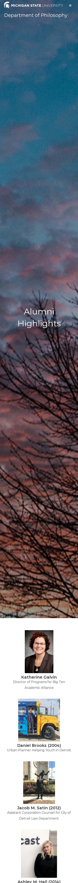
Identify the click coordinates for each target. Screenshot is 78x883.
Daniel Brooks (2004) (39, 745)
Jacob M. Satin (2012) (39, 807)
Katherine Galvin (39, 677)
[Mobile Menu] (70, 5)
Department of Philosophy (35, 15)
